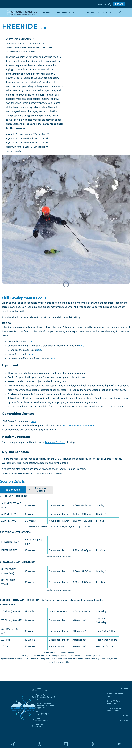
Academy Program (55, 442)
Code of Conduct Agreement (115, 702)
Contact (124, 721)
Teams (46, 12)
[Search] (120, 12)
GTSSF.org (40, 727)
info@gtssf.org (41, 720)
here (29, 341)
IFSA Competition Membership (79, 425)
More (105, 12)
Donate (119, 4)
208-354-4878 (41, 691)
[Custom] (13, 744)
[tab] (13, 490)
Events (77, 12)
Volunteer (93, 12)
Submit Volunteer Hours (115, 695)
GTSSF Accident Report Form (114, 709)
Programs (62, 12)
